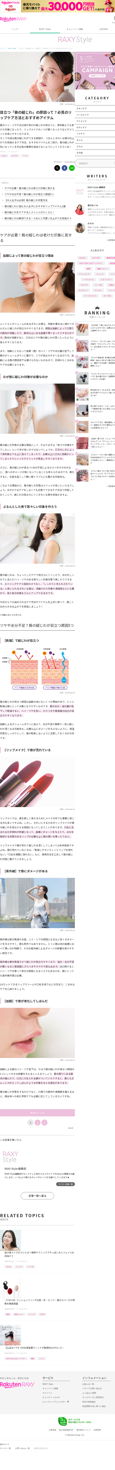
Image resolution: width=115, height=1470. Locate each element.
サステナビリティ (41, 1448)
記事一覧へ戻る (37, 1196)
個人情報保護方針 (66, 1430)
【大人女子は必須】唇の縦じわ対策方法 (26, 200)
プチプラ (84, 285)
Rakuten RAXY (13, 19)
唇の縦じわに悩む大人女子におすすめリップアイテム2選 (35, 206)
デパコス (98, 290)
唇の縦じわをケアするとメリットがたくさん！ (29, 212)
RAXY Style (45, 29)
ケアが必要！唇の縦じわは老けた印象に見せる (29, 188)
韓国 (7, 1314)
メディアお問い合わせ (92, 1388)
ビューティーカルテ (51, 1397)
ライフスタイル (90, 295)
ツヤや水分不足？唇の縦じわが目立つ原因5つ (29, 194)
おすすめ (15, 156)
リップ (25, 156)
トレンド (19, 1266)
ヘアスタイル (88, 279)
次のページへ (37, 1113)
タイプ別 (107, 295)
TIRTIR (42, 1314)
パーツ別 (30, 1266)
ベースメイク (12, 151)
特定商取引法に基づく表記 (94, 1406)
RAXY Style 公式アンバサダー (16, 1358)
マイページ (47, 1393)
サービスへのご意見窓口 (93, 1397)
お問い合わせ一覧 (22, 1448)
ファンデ (32, 1314)
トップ (15, 29)
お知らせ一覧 (88, 1384)
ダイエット (83, 290)
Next (71, 1128)
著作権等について (83, 1430)
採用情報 (97, 1430)
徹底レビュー (19, 1314)
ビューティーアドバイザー (54, 1402)
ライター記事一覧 (65, 1184)
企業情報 (52, 1430)
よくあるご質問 (89, 1393)
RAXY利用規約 (89, 1402)
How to (4, 156)
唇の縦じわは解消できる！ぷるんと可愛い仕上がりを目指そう (38, 218)
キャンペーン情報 (75, 29)
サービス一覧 (5, 1448)
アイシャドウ (84, 274)
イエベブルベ (106, 279)
